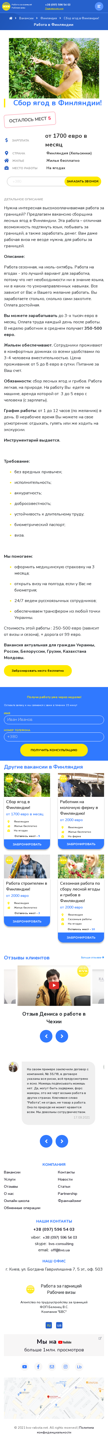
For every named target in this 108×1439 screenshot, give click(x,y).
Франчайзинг (70, 1200)
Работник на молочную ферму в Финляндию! (79, 807)
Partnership (67, 1193)
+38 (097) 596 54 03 (58, 5)
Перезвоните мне (54, 8)
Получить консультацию (54, 750)
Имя (7, 713)
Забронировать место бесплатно (38, 671)
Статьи (64, 1186)
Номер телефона (17, 730)
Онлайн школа (16, 1200)
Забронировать (27, 844)
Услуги (9, 1179)
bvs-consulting (61, 1243)
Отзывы (11, 1186)
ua (59, 1325)
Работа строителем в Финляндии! (26, 886)
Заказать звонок (83, 181)
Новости (65, 1179)
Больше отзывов (91, 957)
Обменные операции (22, 1207)
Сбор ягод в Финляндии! (18, 805)
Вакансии (12, 1172)
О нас (9, 1193)
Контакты (66, 1172)
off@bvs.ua (60, 1250)
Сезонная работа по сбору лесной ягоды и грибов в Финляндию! (80, 892)
